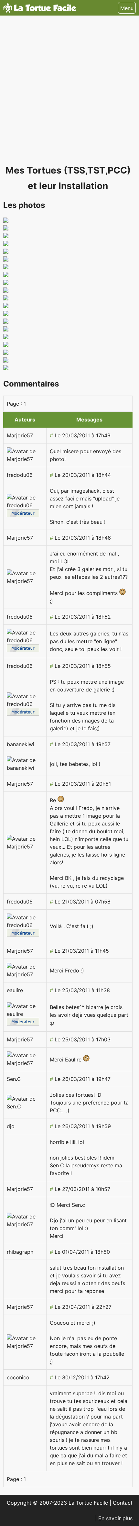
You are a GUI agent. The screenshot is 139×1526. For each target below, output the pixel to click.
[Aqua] (5, 329)
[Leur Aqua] (5, 228)
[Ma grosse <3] (5, 283)
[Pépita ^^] (5, 267)
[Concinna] (5, 221)
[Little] (5, 236)
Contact (123, 1502)
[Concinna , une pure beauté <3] (5, 290)
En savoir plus (115, 1518)
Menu (127, 8)
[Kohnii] (5, 306)
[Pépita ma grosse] (5, 259)
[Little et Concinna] (5, 244)
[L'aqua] (5, 252)
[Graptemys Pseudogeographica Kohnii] (5, 368)
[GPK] (5, 322)
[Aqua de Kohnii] (5, 337)
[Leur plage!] (5, 275)
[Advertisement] (69, 93)
